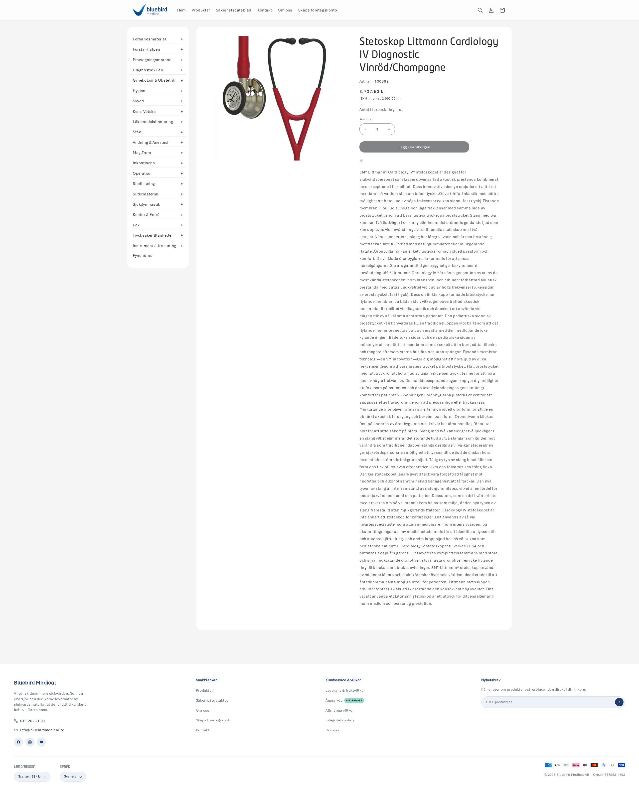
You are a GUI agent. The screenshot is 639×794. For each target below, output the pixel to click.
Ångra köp (343, 700)
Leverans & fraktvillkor (345, 690)
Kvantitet (366, 119)
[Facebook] (18, 742)
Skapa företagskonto (213, 720)
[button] (480, 10)
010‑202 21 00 (32, 721)
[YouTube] (41, 742)
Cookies (332, 730)
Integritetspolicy (339, 720)
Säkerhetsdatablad (212, 700)
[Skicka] (619, 702)
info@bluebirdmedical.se (42, 730)
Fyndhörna (143, 255)
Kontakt (202, 730)
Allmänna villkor (339, 710)
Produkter (204, 690)
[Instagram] (29, 742)
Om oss (202, 710)
